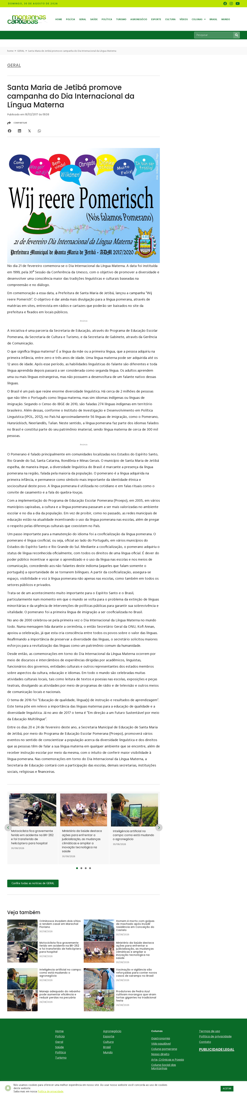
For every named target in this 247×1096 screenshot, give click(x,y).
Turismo (61, 1058)
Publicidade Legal (216, 1049)
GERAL (20, 51)
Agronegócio (112, 1031)
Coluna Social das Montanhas (163, 1066)
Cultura (108, 1042)
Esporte (108, 1036)
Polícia (60, 1036)
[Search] (236, 35)
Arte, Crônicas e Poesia (167, 1060)
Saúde (59, 1047)
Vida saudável (161, 1044)
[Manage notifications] (8, 1088)
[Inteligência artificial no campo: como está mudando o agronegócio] (121, 828)
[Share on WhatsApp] (39, 131)
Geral (59, 1042)
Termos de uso (209, 1031)
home (10, 51)
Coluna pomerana (164, 1049)
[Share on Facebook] (9, 131)
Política (60, 1052)
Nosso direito (160, 1054)
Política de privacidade (215, 1036)
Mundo (108, 1052)
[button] (77, 868)
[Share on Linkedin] (19, 131)
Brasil (107, 1047)
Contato (205, 1042)
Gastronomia (160, 1038)
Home (59, 1031)
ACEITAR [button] (227, 1089)
